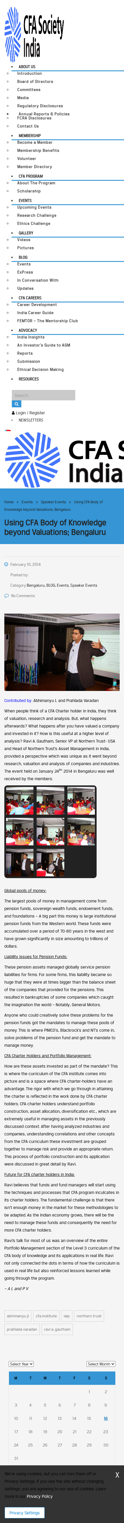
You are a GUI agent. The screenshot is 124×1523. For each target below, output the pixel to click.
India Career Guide (35, 313)
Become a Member (35, 142)
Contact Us (28, 126)
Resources (29, 379)
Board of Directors (35, 81)
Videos (24, 240)
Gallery (26, 233)
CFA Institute (46, 1316)
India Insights (31, 337)
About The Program (36, 183)
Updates (25, 288)
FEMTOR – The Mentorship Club (47, 321)
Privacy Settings (25, 1512)
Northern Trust (89, 1316)
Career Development (37, 304)
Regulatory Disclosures (40, 106)
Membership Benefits (38, 150)
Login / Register (30, 412)
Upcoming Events (34, 207)
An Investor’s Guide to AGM (43, 345)
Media (23, 98)
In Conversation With (38, 280)
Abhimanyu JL (18, 1316)
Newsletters (31, 420)
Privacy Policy (39, 1496)
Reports (25, 353)
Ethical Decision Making (40, 369)
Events (25, 200)
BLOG (23, 257)
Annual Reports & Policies (44, 114)
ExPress (25, 272)
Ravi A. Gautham (57, 1329)
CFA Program (31, 176)
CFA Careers (30, 298)
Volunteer (26, 158)
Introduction (29, 73)
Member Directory (34, 167)
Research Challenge (37, 215)
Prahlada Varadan (22, 1329)
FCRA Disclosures (34, 118)
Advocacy (28, 330)
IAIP (67, 1316)
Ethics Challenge (33, 223)
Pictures (25, 248)
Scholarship (29, 191)
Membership (30, 135)
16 (106, 1418)
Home (9, 502)
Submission (28, 361)
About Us (27, 66)
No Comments (23, 595)
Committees (29, 89)
